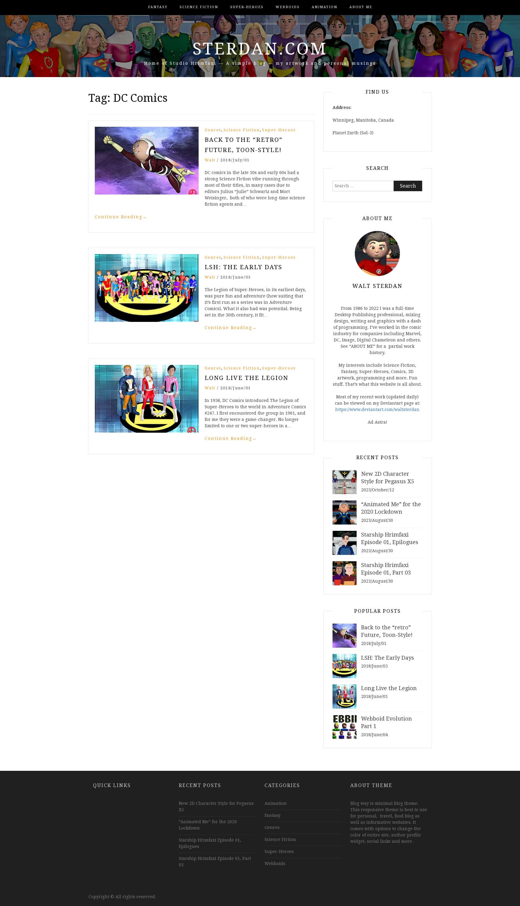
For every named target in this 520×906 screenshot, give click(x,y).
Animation (324, 7)
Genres (213, 130)
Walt (210, 160)
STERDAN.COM (260, 48)
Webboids (288, 7)
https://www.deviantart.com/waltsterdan (377, 409)
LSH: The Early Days (243, 267)
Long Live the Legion (246, 377)
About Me (360, 7)
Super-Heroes (247, 7)
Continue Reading (121, 216)
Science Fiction (199, 7)
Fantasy (158, 7)
